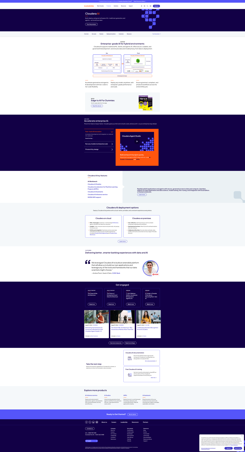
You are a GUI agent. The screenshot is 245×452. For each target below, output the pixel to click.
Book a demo (132, 414)
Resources (123, 5)
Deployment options (111, 33)
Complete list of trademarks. (125, 448)
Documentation (147, 437)
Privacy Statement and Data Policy (110, 447)
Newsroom (135, 422)
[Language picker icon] (150, 6)
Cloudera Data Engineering (101, 233)
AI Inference (115, 222)
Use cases (94, 33)
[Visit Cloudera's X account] (90, 422)
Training (129, 439)
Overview (86, 33)
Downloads (130, 433)
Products (109, 5)
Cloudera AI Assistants (95, 192)
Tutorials (129, 441)
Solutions (116, 5)
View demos (130, 437)
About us (104, 422)
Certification (130, 430)
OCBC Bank (116, 273)
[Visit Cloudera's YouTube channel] (97, 422)
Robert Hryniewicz (94, 336)
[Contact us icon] (141, 6)
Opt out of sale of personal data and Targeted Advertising (208, 449)
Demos (156, 6)
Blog (144, 430)
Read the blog (88, 138)
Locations (113, 437)
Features (101, 33)
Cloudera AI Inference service (98, 194)
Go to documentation (150, 361)
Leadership (124, 422)
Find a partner (130, 435)
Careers (113, 422)
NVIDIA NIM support (94, 197)
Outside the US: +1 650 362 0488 (94, 434)
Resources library (147, 439)
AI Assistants (146, 395)
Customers (121, 33)
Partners (145, 422)
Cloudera (118, 336)
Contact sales (130, 432)
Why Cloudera (100, 5)
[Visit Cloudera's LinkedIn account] (93, 422)
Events (145, 432)
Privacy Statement (234, 445)
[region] (221, 442)
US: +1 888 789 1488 (90, 433)
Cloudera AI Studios (94, 184)
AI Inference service (91, 395)
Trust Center (146, 433)
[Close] (242, 435)
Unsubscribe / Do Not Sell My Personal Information (124, 447)
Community (146, 435)
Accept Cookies (238, 448)
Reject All (228, 448)
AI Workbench (92, 181)
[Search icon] (147, 6)
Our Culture (113, 433)
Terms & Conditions (101, 447)
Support (131, 5)
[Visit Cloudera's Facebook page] (86, 422)
